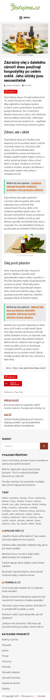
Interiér (5, 504)
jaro (12, 504)
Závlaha (6, 688)
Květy (4, 507)
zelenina (6, 523)
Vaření (24, 517)
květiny (42, 504)
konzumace (25, 504)
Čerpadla (6, 645)
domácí (5, 501)
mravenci (12, 507)
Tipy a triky (19, 392)
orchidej (33, 507)
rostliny (5, 517)
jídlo (17, 504)
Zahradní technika (11, 677)
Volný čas (6, 661)
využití (5, 520)
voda (40, 517)
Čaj (18, 523)
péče (12, 514)
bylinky (23, 497)
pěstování (19, 514)
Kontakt (41, 696)
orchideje (6, 510)
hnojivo (28, 501)
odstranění (23, 507)
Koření (35, 504)
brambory (14, 497)
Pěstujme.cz (27, 696)
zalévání (29, 520)
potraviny (40, 510)
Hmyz (12, 501)
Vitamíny (33, 517)
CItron (31, 497)
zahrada (21, 520)
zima (13, 523)
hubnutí (37, 501)
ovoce (14, 510)
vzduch (12, 520)
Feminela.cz (13, 582)
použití (5, 514)
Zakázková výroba (11, 683)
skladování (15, 517)
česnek (24, 523)
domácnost (40, 497)
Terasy (5, 655)
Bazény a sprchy (10, 639)
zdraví (37, 520)
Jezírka (5, 650)
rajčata (28, 514)
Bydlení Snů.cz (14, 530)
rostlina (36, 514)
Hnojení (20, 501)
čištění (31, 523)
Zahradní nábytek (11, 672)
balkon (5, 497)
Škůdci (39, 523)
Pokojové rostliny (27, 510)
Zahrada (6, 666)
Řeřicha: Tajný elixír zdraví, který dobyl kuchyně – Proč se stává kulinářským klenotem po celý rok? (21, 473)
